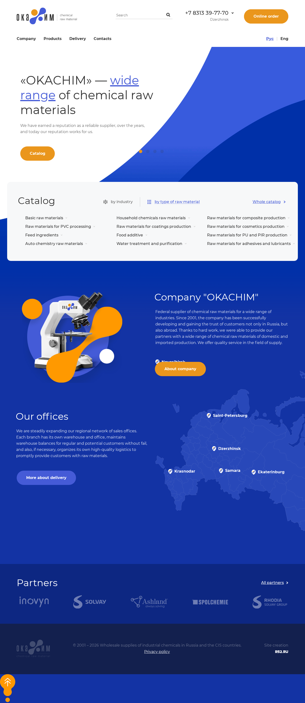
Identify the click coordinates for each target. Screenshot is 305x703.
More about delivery (46, 477)
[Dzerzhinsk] (214, 448)
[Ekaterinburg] (254, 472)
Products (53, 38)
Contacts (103, 38)
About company (180, 369)
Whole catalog (267, 201)
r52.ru (281, 651)
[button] (140, 151)
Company (26, 38)
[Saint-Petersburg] (209, 415)
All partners (272, 583)
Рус (270, 38)
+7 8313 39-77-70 (207, 13)
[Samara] (221, 470)
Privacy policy (157, 651)
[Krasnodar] (170, 471)
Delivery (77, 38)
